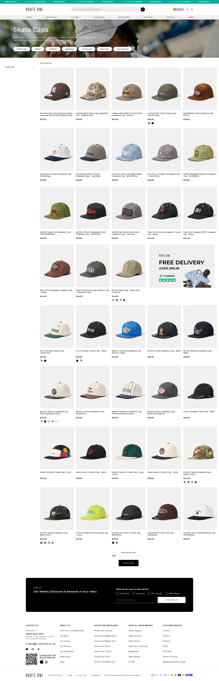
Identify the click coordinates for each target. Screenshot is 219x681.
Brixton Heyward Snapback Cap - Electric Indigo (127, 352)
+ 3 (56, 421)
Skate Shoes (51, 17)
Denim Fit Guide (170, 657)
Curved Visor (87, 49)
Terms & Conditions (55, 675)
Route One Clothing (103, 631)
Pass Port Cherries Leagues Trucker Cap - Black (164, 233)
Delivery (166, 641)
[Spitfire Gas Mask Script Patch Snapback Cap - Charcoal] (128, 207)
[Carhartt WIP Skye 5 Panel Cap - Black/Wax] (128, 508)
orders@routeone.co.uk (40, 644)
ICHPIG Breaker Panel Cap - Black (199, 412)
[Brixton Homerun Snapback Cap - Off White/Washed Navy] (128, 387)
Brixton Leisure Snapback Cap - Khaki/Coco (90, 413)
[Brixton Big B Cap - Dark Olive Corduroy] (128, 266)
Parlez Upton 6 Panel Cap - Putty (163, 472)
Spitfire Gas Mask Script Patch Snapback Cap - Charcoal (126, 233)
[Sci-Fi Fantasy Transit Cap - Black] (93, 326)
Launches (148, 17)
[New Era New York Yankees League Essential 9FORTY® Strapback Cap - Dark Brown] (57, 89)
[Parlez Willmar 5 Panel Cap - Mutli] (57, 448)
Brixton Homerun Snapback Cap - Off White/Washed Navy (127, 413)
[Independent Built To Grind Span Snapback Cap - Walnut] (128, 89)
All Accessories (122, 49)
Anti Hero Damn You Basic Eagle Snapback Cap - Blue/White (127, 175)
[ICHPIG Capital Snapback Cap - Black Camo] (57, 508)
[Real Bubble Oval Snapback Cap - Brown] (200, 89)
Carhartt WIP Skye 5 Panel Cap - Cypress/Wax (162, 114)
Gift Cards (167, 651)
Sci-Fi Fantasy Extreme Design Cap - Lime (92, 534)
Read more (66, 40)
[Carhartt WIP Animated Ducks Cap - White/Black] (200, 508)
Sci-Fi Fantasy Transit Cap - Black (91, 351)
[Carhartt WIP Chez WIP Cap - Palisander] (164, 508)
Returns (166, 636)
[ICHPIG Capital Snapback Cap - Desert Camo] (200, 448)
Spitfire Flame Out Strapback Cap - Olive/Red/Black (56, 233)
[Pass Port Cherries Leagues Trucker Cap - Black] (164, 207)
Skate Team (65, 657)
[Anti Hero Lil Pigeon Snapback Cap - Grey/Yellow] (164, 149)
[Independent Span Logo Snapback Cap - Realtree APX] (93, 89)
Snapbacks (53, 49)
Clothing (75, 17)
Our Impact (65, 641)
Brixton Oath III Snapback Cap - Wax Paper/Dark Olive (54, 413)
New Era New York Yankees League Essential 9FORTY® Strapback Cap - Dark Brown (56, 114)
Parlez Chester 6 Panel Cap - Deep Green (128, 473)
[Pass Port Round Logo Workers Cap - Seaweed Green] (93, 266)
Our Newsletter (67, 651)
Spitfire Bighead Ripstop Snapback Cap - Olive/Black (199, 175)
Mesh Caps (104, 49)
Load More (128, 563)
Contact (166, 631)
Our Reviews (65, 646)
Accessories (98, 17)
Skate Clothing (135, 636)
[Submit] (143, 9)
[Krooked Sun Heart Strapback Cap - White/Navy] (57, 149)
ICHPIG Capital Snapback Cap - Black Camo (54, 534)
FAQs (165, 646)
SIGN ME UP (171, 600)
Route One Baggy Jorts (104, 641)
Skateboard (124, 17)
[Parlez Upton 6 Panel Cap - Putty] (164, 448)
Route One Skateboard (104, 662)
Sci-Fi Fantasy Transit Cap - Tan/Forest (52, 352)
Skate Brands (134, 657)
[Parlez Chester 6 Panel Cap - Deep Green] (128, 448)
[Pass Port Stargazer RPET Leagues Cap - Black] (200, 207)
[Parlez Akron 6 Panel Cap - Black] (93, 448)
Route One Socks (102, 657)
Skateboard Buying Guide (174, 662)
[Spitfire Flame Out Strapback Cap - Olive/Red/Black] (57, 207)
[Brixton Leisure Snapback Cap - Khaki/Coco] (93, 387)
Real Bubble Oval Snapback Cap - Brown (198, 114)
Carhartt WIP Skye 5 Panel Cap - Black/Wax (127, 534)
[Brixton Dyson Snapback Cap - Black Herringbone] (164, 387)
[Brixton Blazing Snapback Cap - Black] (200, 326)
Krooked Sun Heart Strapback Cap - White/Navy (56, 175)
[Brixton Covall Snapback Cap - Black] (164, 326)
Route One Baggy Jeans (105, 636)
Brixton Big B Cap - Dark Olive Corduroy (126, 291)
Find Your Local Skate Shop (72, 631)
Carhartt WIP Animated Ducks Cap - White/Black (200, 534)
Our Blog (64, 636)
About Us (171, 17)
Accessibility (95, 675)
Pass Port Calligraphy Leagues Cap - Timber (56, 291)
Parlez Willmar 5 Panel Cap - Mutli (55, 472)
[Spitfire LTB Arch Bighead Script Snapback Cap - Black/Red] (93, 207)
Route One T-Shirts (102, 651)
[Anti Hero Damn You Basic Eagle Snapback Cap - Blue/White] (128, 149)
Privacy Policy (82, 675)
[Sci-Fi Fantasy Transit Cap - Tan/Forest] (57, 326)
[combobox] (108, 9)
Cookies (69, 675)
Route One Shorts (102, 646)
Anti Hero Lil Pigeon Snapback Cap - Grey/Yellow (164, 175)
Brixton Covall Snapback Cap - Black (164, 351)
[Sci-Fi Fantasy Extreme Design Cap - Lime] (93, 508)
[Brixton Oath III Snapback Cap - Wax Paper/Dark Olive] (57, 387)
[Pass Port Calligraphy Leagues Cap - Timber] (57, 266)
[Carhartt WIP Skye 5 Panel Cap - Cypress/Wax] (164, 89)
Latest (29, 17)
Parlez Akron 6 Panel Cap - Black (91, 472)
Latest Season (135, 631)
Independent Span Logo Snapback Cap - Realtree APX (92, 114)
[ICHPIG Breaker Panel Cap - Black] (200, 387)
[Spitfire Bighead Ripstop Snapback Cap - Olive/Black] (200, 149)
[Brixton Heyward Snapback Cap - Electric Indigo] (128, 326)
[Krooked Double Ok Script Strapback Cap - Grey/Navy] (93, 149)
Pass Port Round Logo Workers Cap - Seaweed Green (92, 291)
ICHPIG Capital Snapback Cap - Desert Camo (197, 473)
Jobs (62, 662)
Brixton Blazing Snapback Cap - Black (198, 352)
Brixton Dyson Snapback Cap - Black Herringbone (162, 413)
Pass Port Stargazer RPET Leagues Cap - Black (199, 233)
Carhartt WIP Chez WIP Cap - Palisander (161, 534)
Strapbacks (69, 49)
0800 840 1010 (35, 634)
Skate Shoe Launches (138, 646)
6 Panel (38, 49)
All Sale (132, 662)
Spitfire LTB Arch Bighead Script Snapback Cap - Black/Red (91, 233)
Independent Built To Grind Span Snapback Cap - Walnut (127, 114)
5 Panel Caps (22, 49)
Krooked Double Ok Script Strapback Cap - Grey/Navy (88, 175)
